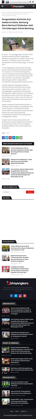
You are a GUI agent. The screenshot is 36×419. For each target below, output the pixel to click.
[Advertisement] (18, 219)
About (17, 411)
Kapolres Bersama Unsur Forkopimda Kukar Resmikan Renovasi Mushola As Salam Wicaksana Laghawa (20, 258)
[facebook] (11, 295)
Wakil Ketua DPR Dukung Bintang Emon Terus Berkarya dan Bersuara (22, 369)
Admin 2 (5, 32)
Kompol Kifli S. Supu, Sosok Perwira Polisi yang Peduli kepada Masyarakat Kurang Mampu (22, 401)
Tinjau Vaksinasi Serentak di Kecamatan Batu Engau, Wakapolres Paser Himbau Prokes (22, 248)
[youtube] (24, 295)
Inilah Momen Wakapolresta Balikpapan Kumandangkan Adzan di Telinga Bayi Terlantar (22, 334)
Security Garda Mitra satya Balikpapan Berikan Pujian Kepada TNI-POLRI (22, 383)
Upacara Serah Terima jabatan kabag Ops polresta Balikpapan (21, 392)
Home (11, 411)
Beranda (4, 12)
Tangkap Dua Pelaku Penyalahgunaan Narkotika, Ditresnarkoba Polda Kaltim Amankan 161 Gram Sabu (20, 269)
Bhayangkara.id (15, 415)
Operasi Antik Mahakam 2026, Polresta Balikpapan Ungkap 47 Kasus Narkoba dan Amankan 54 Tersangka (21, 311)
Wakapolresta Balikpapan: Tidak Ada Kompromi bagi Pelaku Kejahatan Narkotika (21, 161)
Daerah (10, 12)
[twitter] (15, 295)
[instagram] (20, 295)
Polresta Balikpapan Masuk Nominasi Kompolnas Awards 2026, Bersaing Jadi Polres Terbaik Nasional (22, 151)
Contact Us (23, 411)
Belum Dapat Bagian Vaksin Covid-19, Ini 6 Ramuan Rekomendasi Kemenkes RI (22, 360)
